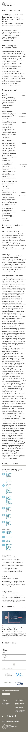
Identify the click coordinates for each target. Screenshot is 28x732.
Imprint (3, 699)
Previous (22, 607)
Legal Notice (4, 700)
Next (25, 607)
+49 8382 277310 (21, 710)
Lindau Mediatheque (11, 10)
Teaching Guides (9, 14)
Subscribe (5, 694)
